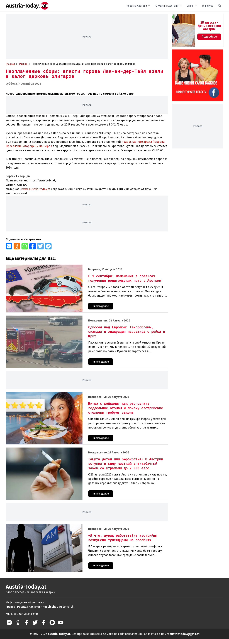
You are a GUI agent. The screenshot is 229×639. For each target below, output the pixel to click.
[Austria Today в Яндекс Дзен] (52, 622)
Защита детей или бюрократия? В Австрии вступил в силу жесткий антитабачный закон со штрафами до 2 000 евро (75, 449)
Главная (10, 63)
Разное (23, 63)
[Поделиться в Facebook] (32, 246)
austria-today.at (59, 634)
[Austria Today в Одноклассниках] (18, 622)
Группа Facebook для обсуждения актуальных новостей (195, 54)
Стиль (190, 5)
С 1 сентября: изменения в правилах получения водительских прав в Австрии (52, 266)
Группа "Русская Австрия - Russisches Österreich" (40, 606)
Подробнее (209, 36)
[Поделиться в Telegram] (48, 246)
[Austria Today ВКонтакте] (9, 622)
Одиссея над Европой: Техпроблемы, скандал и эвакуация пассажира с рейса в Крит (56, 317)
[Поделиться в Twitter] (40, 246)
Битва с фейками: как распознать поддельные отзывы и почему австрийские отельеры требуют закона (68, 393)
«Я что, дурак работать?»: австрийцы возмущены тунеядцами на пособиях (50, 525)
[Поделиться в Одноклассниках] (17, 246)
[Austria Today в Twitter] (35, 622)
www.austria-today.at (36, 189)
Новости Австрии (136, 5)
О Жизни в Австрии (166, 5)
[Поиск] (219, 5)
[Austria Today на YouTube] (61, 622)
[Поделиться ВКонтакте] (9, 246)
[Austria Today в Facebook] (26, 622)
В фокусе (207, 5)
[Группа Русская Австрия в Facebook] (43, 622)
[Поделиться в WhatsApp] (24, 246)
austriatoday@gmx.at (184, 634)
